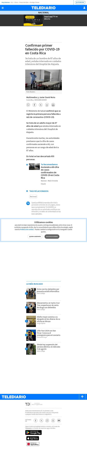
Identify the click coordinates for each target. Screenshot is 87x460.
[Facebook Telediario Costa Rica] (35, 420)
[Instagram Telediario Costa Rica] (47, 420)
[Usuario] (84, 8)
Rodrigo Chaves (34, 2)
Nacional (43, 12)
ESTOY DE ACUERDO (52, 236)
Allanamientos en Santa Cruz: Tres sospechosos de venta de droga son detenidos (48, 305)
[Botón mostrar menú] (3, 8)
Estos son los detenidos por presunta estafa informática (48, 290)
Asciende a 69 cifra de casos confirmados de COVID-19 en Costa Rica (50, 172)
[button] (28, 105)
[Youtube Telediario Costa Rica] (59, 420)
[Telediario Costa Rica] (43, 8)
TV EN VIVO (81, 2)
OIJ (12, 2)
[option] (43, 82)
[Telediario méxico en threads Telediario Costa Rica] (53, 420)
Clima (16, 2)
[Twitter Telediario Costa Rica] (41, 420)
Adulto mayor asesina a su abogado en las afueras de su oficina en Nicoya (48, 319)
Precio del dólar (23, 2)
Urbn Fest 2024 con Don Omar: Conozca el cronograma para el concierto (48, 333)
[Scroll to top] (82, 397)
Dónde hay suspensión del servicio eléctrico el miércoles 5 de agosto (48, 346)
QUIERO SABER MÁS (35, 236)
